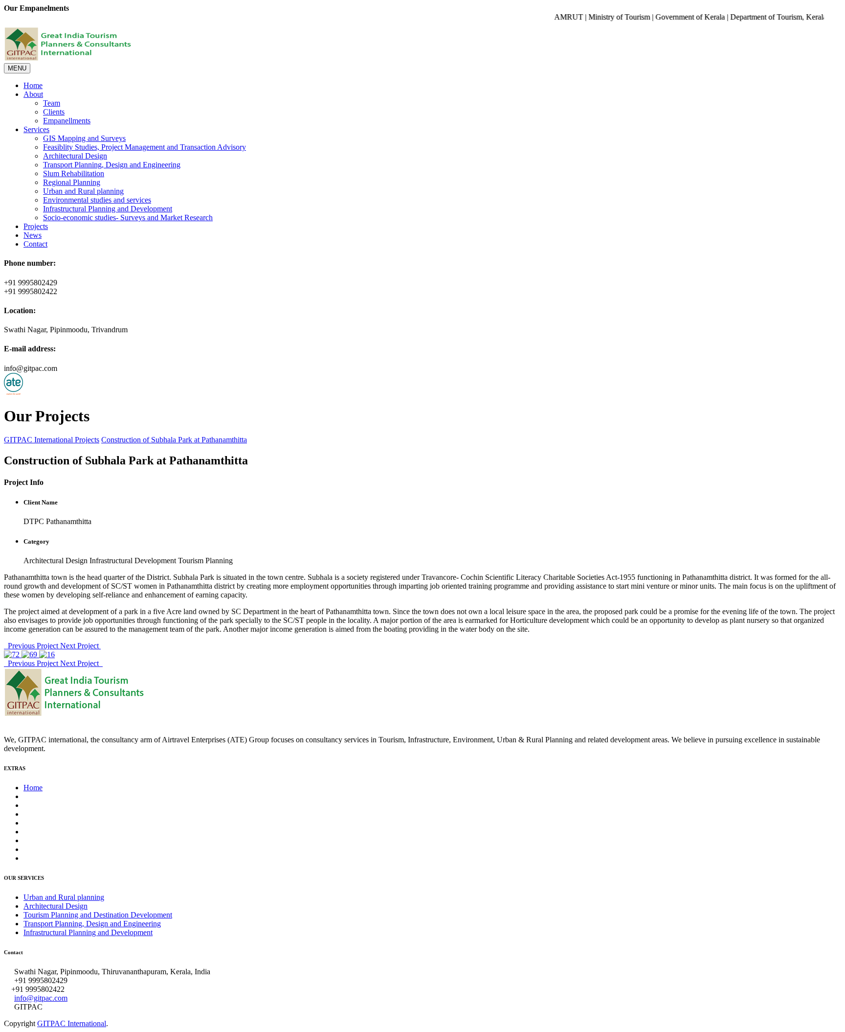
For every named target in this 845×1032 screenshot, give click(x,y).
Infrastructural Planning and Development (107, 209)
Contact (35, 244)
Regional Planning (71, 182)
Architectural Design (75, 156)
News (32, 235)
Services (36, 129)
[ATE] (13, 392)
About (33, 94)
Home (33, 85)
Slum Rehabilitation (73, 173)
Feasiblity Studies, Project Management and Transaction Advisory (144, 147)
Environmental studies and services (97, 200)
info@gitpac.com (40, 998)
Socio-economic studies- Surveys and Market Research (128, 217)
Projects (35, 226)
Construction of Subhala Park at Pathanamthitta (174, 440)
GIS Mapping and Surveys (84, 138)
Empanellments (66, 120)
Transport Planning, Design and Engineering (111, 165)
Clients (54, 112)
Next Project (80, 646)
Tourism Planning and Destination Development (97, 915)
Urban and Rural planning (83, 191)
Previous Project (32, 646)
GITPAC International (38, 440)
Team (51, 103)
